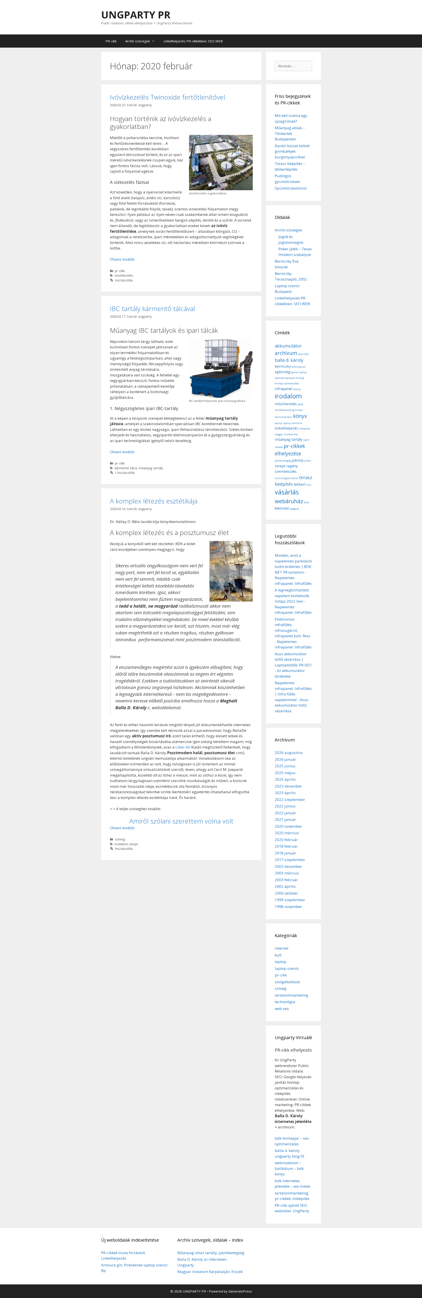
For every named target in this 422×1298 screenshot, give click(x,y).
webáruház (289, 501)
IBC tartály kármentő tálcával (152, 308)
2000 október (286, 893)
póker (307, 460)
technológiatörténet (286, 478)
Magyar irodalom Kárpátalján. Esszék (210, 1271)
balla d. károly (289, 360)
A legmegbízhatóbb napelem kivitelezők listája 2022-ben (292, 595)
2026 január (285, 759)
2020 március (287, 832)
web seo (282, 1008)
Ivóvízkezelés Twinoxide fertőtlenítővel (167, 97)
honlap (300, 378)
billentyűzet (299, 366)
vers (309, 484)
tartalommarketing (291, 995)
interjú (297, 389)
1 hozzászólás (125, 473)
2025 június (285, 765)
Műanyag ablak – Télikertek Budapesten (290, 133)
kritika (298, 410)
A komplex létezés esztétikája (153, 500)
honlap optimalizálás (287, 383)
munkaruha (291, 434)
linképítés (304, 428)
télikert (300, 484)
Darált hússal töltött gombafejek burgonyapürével (292, 151)
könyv (134, 844)
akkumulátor (288, 346)
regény (292, 466)
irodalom (121, 844)
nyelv (306, 439)
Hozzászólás (124, 280)
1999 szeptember (290, 899)
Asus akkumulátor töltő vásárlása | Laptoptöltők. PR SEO (293, 659)
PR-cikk (111, 41)
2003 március (287, 872)
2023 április (285, 792)
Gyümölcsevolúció (291, 188)
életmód (282, 508)
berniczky (283, 366)
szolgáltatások (287, 981)
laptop (278, 423)
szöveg (120, 839)
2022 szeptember (290, 799)
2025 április (285, 779)
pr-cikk (120, 271)
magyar (279, 434)
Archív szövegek (137, 41)
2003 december (288, 866)
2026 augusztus (289, 752)
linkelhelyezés (286, 428)
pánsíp (298, 460)
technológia (285, 1001)
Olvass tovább (122, 259)
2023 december (288, 786)
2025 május (285, 772)
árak (306, 502)
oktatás (279, 447)
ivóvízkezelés (124, 275)
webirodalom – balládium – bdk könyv (289, 1168)
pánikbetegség (283, 460)
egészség (282, 371)
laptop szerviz (287, 968)
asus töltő (303, 354)
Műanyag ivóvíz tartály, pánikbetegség (210, 1252)
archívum (286, 352)
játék (300, 404)
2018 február (286, 846)
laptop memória (292, 423)
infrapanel (283, 388)
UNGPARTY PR (135, 14)
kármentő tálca (126, 468)
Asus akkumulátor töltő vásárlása (291, 705)
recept (280, 466)
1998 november (288, 906)
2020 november (288, 826)
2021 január (285, 819)
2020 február (286, 839)
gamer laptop (299, 372)
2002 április (285, 886)
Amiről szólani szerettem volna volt (181, 820)
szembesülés (285, 471)
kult (278, 955)
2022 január (285, 812)
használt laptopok (285, 378)
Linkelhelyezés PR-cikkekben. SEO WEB (193, 41)
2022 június (285, 806)
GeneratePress (240, 1291)
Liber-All (182, 747)
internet (281, 948)
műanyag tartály (151, 468)
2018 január (285, 853)
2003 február (286, 879)
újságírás (294, 508)
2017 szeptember (290, 859)
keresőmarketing (284, 410)
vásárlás (287, 492)
